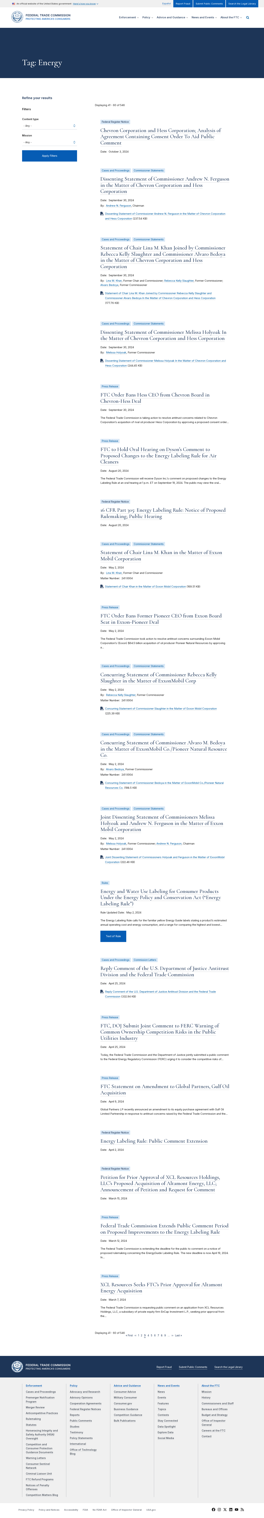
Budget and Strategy (215, 1415)
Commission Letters (145, 960)
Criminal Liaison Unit (39, 1473)
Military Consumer (125, 1397)
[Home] (42, 20)
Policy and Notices (49, 1509)
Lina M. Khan (114, 280)
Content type (30, 119)
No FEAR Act (99, 1509)
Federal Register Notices (85, 1409)
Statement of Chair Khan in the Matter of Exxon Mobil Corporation (145, 586)
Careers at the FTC (213, 1430)
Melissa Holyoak (116, 352)
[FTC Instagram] (219, 1510)
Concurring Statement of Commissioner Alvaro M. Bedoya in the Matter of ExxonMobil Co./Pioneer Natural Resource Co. (163, 748)
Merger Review (35, 1407)
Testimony (76, 1432)
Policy (73, 1385)
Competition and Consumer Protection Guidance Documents (39, 1448)
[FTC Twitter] (225, 1509)
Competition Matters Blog (42, 1495)
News (161, 1391)
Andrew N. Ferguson (118, 205)
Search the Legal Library (242, 3)
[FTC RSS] (242, 1510)
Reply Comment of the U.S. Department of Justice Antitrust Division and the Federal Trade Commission (164, 971)
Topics (162, 1409)
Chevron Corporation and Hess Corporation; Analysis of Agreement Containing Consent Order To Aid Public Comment (160, 136)
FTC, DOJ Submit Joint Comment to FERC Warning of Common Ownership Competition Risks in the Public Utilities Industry (159, 1031)
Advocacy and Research (85, 1391)
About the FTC (211, 1385)
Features (163, 1403)
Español (166, 3)
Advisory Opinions (81, 1397)
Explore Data (165, 1432)
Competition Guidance (128, 1415)
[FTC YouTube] (236, 1510)
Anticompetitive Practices (42, 1413)
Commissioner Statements (149, 170)
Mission (27, 135)
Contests (163, 1415)
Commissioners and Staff (218, 1403)
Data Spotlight (167, 1426)
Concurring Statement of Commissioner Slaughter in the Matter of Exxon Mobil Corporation (161, 708)
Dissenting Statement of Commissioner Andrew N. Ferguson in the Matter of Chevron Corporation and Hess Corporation (164, 185)
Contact (207, 1436)
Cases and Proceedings (115, 170)
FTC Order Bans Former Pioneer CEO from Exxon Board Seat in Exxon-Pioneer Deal (161, 618)
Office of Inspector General (126, 1509)
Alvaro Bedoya (109, 285)
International (78, 1443)
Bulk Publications (125, 1420)
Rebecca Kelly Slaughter (179, 280)
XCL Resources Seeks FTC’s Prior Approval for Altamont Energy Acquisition (161, 1287)
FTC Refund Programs (40, 1479)
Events (162, 1397)
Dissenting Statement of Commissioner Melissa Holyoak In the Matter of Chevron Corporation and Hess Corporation (163, 335)
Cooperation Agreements (85, 1403)
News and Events (169, 1385)
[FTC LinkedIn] (231, 1510)
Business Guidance (126, 1409)
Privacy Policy (26, 1509)
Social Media (166, 1438)
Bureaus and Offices (215, 1409)
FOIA (85, 1509)
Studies (74, 1426)
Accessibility (71, 1509)
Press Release (110, 386)
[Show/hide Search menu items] (248, 17)
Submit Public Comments (209, 3)
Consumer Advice (125, 1391)
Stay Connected (168, 1420)
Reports (75, 1415)
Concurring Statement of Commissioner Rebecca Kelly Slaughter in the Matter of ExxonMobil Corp (158, 677)
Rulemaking (33, 1418)
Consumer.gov (123, 1403)
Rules (105, 883)
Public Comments (81, 1420)
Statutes (31, 1424)
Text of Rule (113, 936)
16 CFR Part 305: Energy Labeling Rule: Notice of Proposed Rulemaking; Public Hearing (163, 513)
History (206, 1397)
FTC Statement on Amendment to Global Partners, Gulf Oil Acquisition (164, 1089)
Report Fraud (183, 3)
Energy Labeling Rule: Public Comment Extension (154, 1141)
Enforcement (34, 1385)
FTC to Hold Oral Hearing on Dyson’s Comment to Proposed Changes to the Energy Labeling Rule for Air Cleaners (158, 455)
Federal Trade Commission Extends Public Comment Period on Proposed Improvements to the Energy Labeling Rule (164, 1228)
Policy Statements (81, 1438)
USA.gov (151, 1509)
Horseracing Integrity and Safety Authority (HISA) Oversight (42, 1434)
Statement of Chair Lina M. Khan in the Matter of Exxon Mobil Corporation (161, 555)
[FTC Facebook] (213, 1510)
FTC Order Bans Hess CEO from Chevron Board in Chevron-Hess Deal (155, 397)
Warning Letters (36, 1458)
